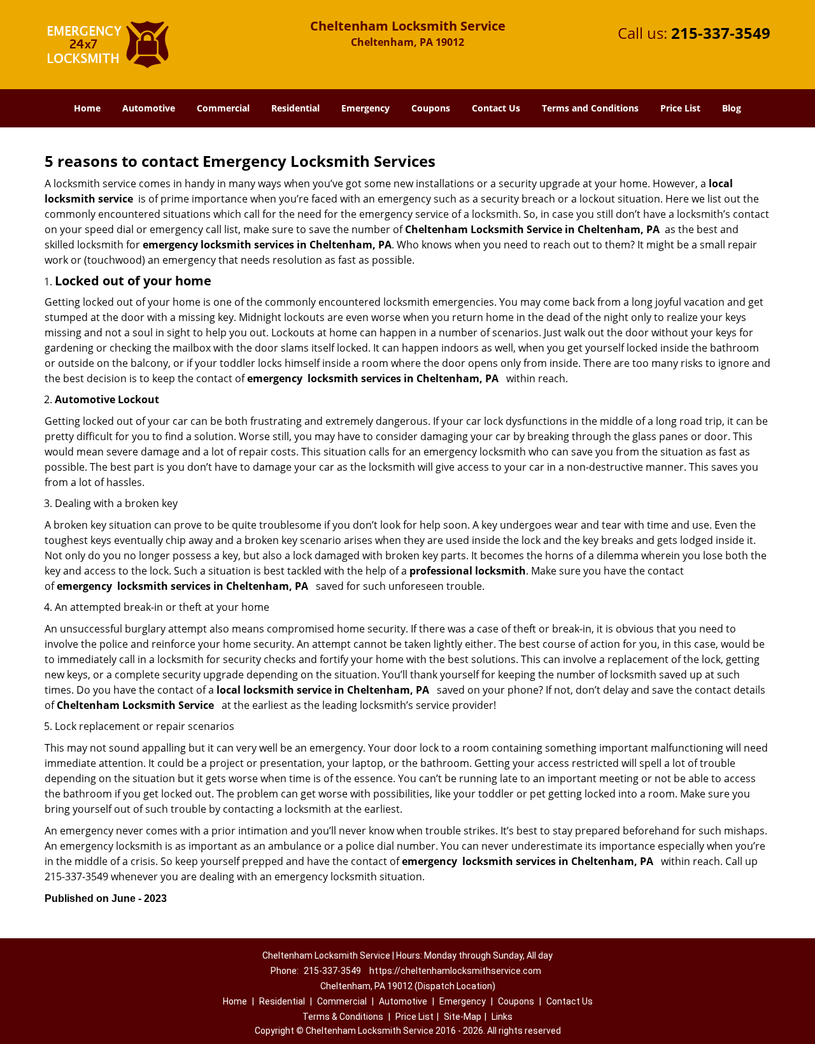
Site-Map (462, 1017)
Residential (295, 108)
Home (87, 108)
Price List (680, 108)
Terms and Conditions (590, 108)
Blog (731, 108)
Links (502, 1017)
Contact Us (496, 108)
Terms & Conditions (342, 1017)
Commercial (223, 108)
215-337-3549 (720, 32)
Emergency (365, 108)
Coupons (430, 108)
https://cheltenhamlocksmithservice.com (455, 971)
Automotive (148, 108)
